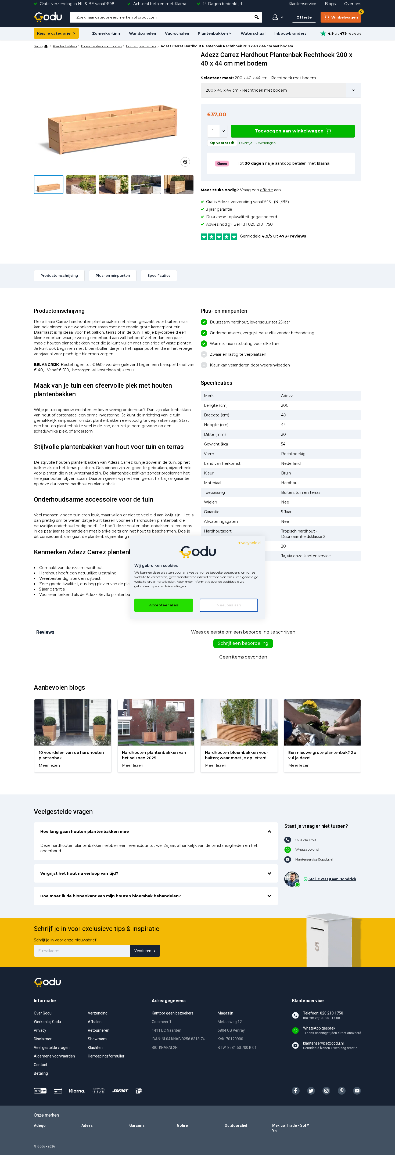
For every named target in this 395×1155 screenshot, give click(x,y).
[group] (72, 735)
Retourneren (98, 1030)
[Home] (46, 46)
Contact (40, 1065)
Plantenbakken (213, 33)
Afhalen (95, 1022)
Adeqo (40, 1125)
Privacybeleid (248, 543)
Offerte (304, 17)
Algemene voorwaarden (54, 1056)
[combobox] (161, 17)
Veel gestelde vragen (52, 1047)
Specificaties (159, 276)
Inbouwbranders (290, 33)
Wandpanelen (142, 33)
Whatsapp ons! (307, 849)
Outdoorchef (236, 1125)
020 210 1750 (305, 840)
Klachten (95, 1047)
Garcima (137, 1125)
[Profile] (276, 17)
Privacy (40, 1030)
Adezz (87, 1125)
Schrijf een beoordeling (243, 643)
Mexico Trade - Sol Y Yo (290, 1128)
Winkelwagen (346, 15)
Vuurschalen (177, 33)
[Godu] (48, 17)
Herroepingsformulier (106, 1056)
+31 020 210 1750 (257, 224)
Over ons (352, 3)
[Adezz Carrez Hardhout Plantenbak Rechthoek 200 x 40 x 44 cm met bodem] (114, 111)
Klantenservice (302, 3)
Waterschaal (253, 33)
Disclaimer (43, 1039)
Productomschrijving (59, 276)
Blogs (330, 3)
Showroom (97, 1039)
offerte (266, 190)
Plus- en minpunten (113, 276)
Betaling (41, 1073)
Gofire (182, 1125)
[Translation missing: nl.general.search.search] (257, 17)
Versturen (142, 951)
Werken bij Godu (47, 1022)
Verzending (97, 1013)
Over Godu (43, 1013)
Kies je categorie (53, 33)
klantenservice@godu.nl (314, 859)
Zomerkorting (106, 33)
